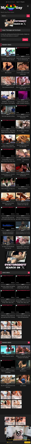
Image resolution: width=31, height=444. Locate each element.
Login (17, 1)
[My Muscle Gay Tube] (13, 7)
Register (23, 1)
